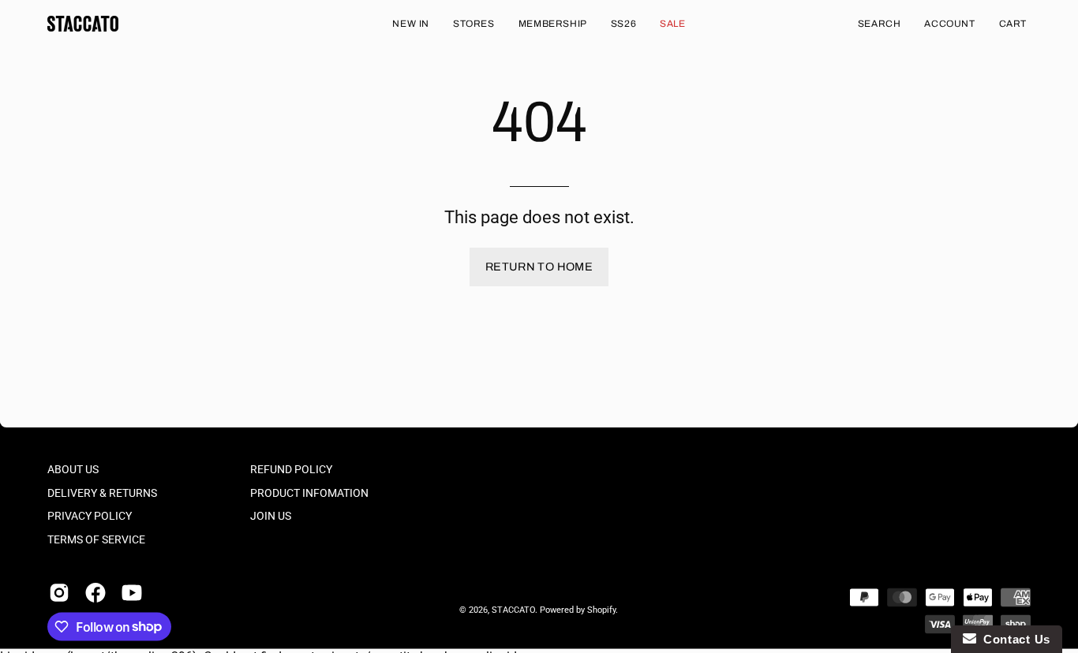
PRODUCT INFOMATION (309, 492)
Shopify (601, 610)
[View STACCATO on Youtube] (132, 592)
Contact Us (1013, 639)
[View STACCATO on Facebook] (95, 592)
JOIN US (270, 516)
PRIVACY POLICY (89, 516)
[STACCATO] (82, 24)
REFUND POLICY (291, 469)
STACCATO (513, 610)
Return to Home (539, 266)
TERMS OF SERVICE (96, 540)
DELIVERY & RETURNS (102, 492)
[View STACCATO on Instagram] (59, 592)
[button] (879, 23)
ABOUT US (73, 469)
